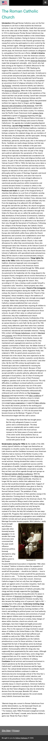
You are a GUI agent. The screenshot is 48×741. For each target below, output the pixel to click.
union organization (18, 403)
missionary (25, 101)
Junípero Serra (37, 113)
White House (39, 476)
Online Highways (21, 738)
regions (4, 108)
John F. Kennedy (23, 476)
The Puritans (6, 86)
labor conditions (35, 396)
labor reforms (40, 403)
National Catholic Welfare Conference (19, 474)
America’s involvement (23, 596)
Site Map (6, 730)
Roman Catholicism (22, 333)
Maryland (41, 333)
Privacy (16, 730)
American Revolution (38, 61)
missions (23, 116)
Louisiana (8, 336)
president (5, 534)
